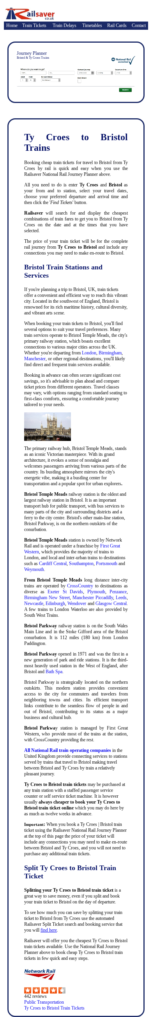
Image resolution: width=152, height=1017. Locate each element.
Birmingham (110, 353)
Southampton (81, 563)
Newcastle (33, 603)
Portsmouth (106, 563)
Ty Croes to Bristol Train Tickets (54, 1008)
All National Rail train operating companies (67, 750)
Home (12, 25)
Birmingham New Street (47, 597)
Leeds (121, 597)
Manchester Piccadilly (92, 597)
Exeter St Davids (65, 591)
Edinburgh (55, 603)
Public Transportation (44, 1002)
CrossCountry (80, 586)
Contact (139, 25)
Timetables (92, 25)
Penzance (118, 591)
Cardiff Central (53, 563)
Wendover (76, 603)
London (89, 353)
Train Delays (64, 25)
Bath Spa (54, 671)
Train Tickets (34, 25)
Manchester (35, 358)
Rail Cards (117, 25)
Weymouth (34, 569)
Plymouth (96, 591)
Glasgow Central (111, 603)
